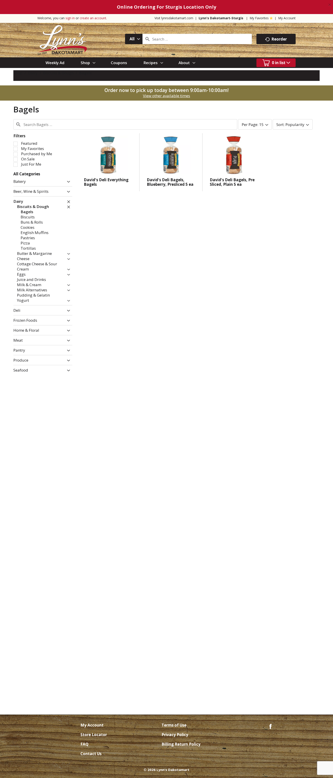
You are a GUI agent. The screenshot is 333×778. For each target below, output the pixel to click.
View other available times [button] (166, 95)
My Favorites (259, 18)
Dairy (33, 72)
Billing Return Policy (181, 744)
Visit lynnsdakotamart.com (173, 18)
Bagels (85, 72)
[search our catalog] (147, 39)
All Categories (26, 173)
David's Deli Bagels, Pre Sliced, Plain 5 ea (232, 182)
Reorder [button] (279, 39)
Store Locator (93, 734)
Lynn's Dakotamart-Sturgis (221, 18)
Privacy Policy (175, 734)
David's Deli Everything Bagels (106, 182)
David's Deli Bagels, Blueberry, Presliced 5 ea (170, 182)
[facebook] (270, 726)
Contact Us (90, 753)
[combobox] (133, 39)
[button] (67, 181)
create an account (93, 18)
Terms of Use (174, 725)
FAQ (84, 744)
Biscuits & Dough (58, 72)
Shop (17, 72)
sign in (70, 18)
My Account (287, 18)
